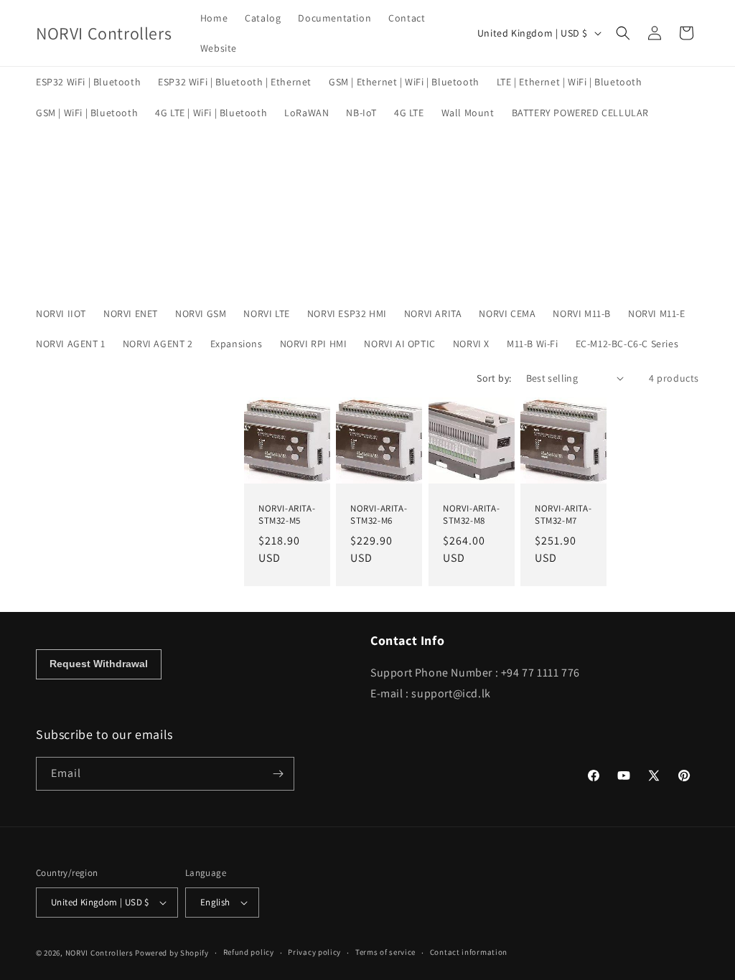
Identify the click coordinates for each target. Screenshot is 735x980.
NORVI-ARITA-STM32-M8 (471, 515)
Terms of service (385, 952)
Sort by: (494, 378)
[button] (623, 33)
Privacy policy (314, 952)
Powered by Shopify (172, 953)
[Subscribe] (278, 774)
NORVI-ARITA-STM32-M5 (286, 515)
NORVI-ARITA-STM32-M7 (563, 515)
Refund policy (248, 952)
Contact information (468, 952)
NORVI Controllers (99, 953)
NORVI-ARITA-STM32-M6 (378, 515)
